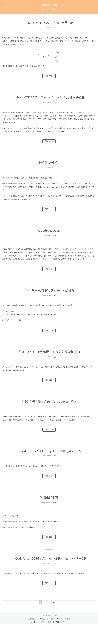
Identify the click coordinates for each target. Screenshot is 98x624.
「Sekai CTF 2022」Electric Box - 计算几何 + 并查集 (49, 97)
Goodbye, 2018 (49, 230)
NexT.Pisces (57, 622)
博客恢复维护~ (49, 162)
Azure (40, 619)
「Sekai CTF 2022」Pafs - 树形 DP (49, 22)
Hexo (35, 622)
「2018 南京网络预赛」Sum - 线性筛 (49, 290)
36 (54, 602)
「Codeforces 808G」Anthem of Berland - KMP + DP (49, 558)
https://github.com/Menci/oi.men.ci (44, 187)
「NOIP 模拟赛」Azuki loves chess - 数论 (49, 401)
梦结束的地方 (49, 497)
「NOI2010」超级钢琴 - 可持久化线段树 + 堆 (49, 352)
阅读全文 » (49, 76)
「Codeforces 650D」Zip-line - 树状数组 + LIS (49, 451)
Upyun (55, 619)
